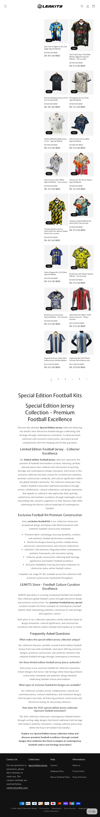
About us (76, 765)
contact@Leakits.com (17, 787)
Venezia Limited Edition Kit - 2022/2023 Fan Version (80, 222)
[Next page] (86, 379)
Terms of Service (79, 777)
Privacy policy (44, 808)
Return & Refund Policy (60, 777)
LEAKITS (20, 808)
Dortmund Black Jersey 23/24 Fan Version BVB (56, 99)
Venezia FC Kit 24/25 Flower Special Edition (80, 181)
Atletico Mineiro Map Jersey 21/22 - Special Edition (55, 140)
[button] (5, 6)
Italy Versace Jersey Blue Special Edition (79, 140)
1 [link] (51, 378)
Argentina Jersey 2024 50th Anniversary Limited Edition (55, 359)
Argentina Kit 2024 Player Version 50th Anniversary (79, 359)
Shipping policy (84, 808)
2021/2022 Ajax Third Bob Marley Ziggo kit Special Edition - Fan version (79, 56)
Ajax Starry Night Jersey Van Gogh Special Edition (55, 48)
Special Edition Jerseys (38, 765)
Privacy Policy (78, 771)
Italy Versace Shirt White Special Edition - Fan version (55, 181)
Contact (54, 765)
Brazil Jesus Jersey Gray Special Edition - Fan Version (55, 316)
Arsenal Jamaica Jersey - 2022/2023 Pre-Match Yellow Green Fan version (56, 231)
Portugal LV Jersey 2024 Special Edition (79, 99)
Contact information (51, 811)
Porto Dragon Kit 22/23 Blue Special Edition (55, 273)
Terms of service (70, 808)
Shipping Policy (57, 771)
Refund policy (56, 808)
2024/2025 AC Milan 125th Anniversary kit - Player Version (80, 317)
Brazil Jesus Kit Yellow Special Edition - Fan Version (81, 275)
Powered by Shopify (30, 808)
